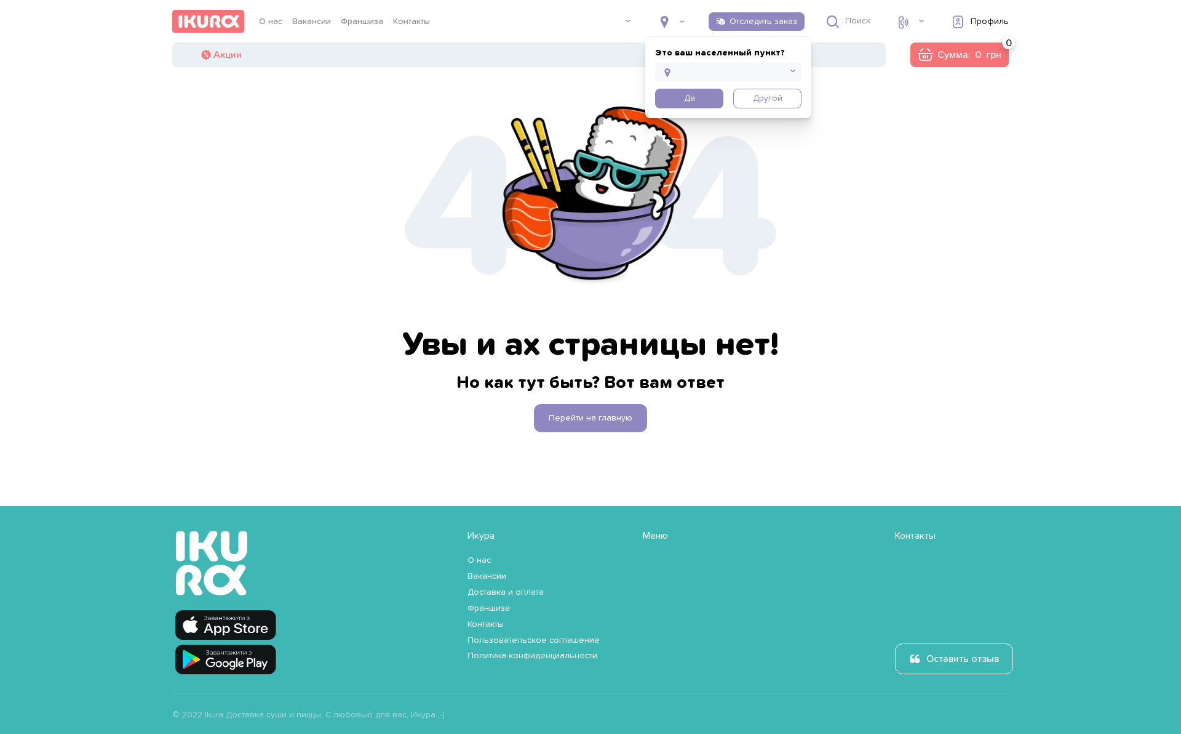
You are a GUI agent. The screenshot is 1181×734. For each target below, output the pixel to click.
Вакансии (311, 21)
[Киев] (672, 21)
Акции (227, 55)
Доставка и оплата (505, 592)
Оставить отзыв (962, 659)
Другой (767, 98)
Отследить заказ (763, 21)
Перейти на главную (590, 418)
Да (689, 98)
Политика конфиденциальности (532, 655)
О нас (270, 21)
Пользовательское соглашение (533, 640)
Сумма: (959, 55)
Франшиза (362, 21)
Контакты (411, 21)
